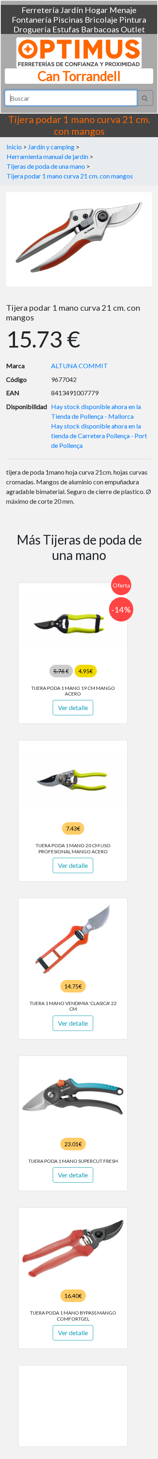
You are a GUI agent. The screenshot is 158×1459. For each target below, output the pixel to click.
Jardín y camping (51, 147)
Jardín (71, 10)
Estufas (65, 29)
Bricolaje (101, 19)
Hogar (96, 10)
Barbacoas (100, 29)
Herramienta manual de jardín (47, 156)
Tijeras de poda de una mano (45, 166)
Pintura (132, 19)
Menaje (123, 10)
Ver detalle (73, 707)
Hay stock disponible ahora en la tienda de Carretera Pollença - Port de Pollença (99, 435)
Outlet (133, 29)
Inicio (14, 147)
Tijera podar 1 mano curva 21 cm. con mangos (69, 176)
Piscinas (68, 19)
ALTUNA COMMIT (79, 365)
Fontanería (31, 19)
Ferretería (40, 10)
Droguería (32, 29)
